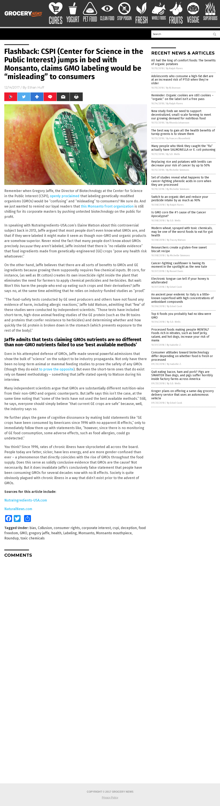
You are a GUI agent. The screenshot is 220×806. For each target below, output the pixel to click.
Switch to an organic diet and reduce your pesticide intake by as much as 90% (179, 198)
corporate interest (96, 528)
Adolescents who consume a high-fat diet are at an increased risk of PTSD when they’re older (182, 79)
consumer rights (67, 528)
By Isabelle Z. (174, 345)
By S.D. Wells (173, 154)
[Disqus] (75, 615)
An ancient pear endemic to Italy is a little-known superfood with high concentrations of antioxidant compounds (182, 298)
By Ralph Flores (174, 68)
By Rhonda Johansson (177, 122)
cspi (116, 528)
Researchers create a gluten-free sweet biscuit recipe (179, 249)
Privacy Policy (110, 797)
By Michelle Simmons (177, 170)
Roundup (11, 538)
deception (129, 528)
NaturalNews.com (18, 509)
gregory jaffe (39, 533)
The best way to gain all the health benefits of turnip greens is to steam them (183, 132)
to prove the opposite (56, 369)
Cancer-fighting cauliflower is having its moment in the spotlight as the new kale (179, 265)
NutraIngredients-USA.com (25, 500)
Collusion (45, 528)
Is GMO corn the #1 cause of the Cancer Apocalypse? (178, 214)
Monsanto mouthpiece (114, 533)
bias (32, 528)
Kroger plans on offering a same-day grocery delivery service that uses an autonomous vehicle (182, 394)
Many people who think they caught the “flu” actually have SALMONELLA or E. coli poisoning (183, 148)
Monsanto (86, 533)
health (56, 533)
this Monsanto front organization (107, 206)
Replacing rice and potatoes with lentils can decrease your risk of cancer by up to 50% (181, 163)
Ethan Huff (36, 87)
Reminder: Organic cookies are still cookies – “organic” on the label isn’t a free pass (182, 97)
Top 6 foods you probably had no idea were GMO (181, 315)
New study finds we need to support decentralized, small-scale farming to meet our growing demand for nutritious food (181, 114)
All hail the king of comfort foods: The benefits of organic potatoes (183, 62)
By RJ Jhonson (173, 87)
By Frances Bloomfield (178, 138)
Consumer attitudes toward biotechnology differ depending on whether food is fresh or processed (182, 356)
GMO (23, 533)
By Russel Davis (175, 271)
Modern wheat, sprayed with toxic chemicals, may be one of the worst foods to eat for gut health (182, 231)
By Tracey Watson (176, 240)
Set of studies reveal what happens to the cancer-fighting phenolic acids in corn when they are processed (181, 181)
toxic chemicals (32, 538)
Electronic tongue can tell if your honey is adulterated (180, 280)
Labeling (70, 533)
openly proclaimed (64, 196)
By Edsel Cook (174, 287)
